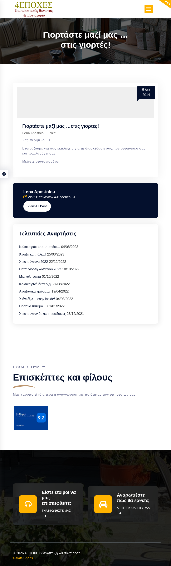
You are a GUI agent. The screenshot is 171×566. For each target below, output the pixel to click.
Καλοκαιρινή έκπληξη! (35, 284)
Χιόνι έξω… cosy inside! (37, 299)
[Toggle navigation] (149, 9)
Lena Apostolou (39, 191)
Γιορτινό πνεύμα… (32, 306)
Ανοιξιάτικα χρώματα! (34, 291)
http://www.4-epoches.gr (55, 197)
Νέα (52, 133)
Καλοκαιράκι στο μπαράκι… (39, 247)
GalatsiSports (23, 558)
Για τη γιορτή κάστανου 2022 (40, 269)
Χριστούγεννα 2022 (33, 261)
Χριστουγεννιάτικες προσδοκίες (42, 314)
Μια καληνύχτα (30, 276)
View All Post (37, 206)
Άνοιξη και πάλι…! (32, 254)
